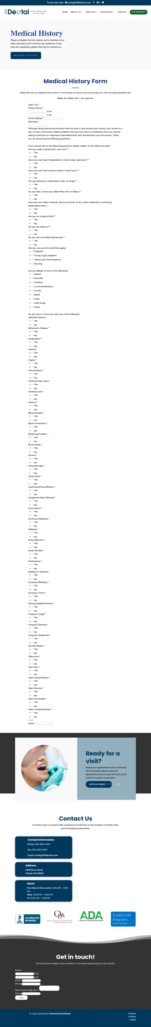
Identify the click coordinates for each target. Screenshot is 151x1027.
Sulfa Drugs (40, 303)
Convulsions (35, 508)
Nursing (38, 263)
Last (49, 114)
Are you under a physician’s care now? (48, 149)
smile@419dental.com (79, 2)
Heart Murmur (36, 688)
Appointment (139, 12)
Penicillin (38, 278)
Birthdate (33, 121)
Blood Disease (36, 412)
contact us (55, 47)
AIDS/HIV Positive (37, 317)
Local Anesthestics (43, 286)
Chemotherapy (36, 465)
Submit (21, 998)
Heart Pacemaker (37, 698)
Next (31, 720)
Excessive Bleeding (38, 582)
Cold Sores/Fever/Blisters (42, 487)
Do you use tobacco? (39, 226)
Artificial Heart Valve (39, 381)
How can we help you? (27, 990)
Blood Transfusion (38, 423)
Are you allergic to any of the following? (48, 270)
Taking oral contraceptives (47, 259)
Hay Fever (34, 667)
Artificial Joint (36, 391)
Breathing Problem (38, 434)
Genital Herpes (36, 645)
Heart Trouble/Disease (40, 709)
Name (31, 723)
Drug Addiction (36, 540)
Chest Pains (35, 476)
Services (91, 12)
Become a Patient (26, 55)
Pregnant (38, 251)
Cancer (32, 455)
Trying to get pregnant (45, 255)
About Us (76, 12)
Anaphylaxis (35, 338)
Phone (18, 984)
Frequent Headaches (39, 635)
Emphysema (35, 561)
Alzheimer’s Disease (38, 328)
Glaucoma (34, 656)
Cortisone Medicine (39, 518)
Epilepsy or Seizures (39, 571)
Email (18, 980)
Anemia (33, 349)
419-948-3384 (55, 2)
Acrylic (37, 290)
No (35, 156)
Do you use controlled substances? (46, 237)
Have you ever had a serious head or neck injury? (53, 170)
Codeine (38, 282)
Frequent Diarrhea (38, 624)
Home (65, 12)
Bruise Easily (35, 444)
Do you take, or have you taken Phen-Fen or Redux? (55, 191)
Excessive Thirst (37, 592)
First (49, 111)
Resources (107, 12)
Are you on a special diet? (42, 216)
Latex (37, 298)
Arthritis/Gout (36, 370)
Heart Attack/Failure (39, 677)
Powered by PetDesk (60, 1013)
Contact (122, 12)
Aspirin (37, 274)
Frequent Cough (37, 614)
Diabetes (33, 529)
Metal (37, 294)
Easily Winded (36, 550)
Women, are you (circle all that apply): (47, 248)
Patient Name (36, 108)
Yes (36, 152)
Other (37, 307)
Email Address (36, 118)
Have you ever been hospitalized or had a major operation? (58, 160)
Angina (32, 360)
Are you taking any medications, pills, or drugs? (52, 181)
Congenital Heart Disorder (42, 497)
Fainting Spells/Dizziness (41, 603)
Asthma (33, 402)
